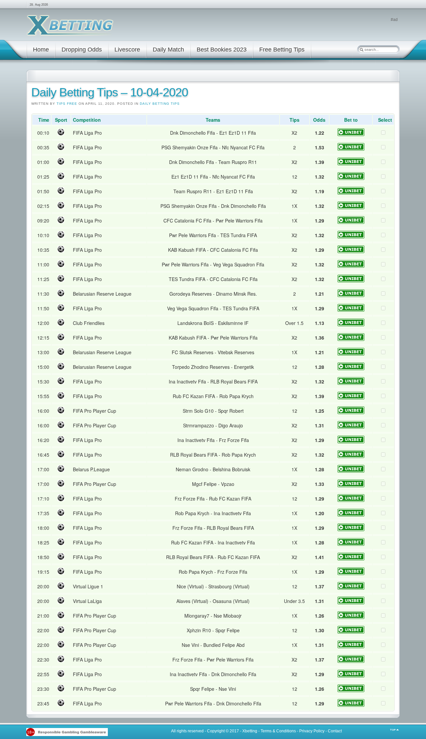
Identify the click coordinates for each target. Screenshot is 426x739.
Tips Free (67, 103)
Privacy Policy (311, 731)
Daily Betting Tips (160, 103)
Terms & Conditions (278, 731)
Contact (335, 731)
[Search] (361, 50)
